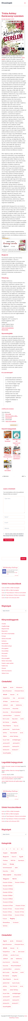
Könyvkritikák (5, 651)
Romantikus (6, 922)
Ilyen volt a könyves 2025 (12, 597)
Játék (16, 867)
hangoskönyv (6, 698)
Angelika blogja (5, 626)
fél (17, 694)
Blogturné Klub (5, 628)
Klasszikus (5, 871)
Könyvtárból (17, 875)
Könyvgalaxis (5, 648)
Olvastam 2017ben (19, 911)
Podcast (5, 918)
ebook (5, 694)
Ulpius (5, 736)
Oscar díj (16, 725)
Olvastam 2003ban (7, 882)
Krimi (12, 871)
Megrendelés (5, 329)
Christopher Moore (19, 690)
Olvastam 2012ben (20, 905)
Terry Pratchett (13, 732)
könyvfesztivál (6, 708)
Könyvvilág (8, 414)
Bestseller (14, 853)
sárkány (5, 732)
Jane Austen (21, 698)
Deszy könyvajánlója (11, 421)
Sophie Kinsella (15, 729)
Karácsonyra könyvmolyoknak (8, 456)
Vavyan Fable (6, 739)
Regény (12, 918)
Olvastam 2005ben (8, 885)
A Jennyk (4, 774)
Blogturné (6, 856)
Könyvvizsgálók (6, 658)
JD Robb (5, 701)
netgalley (14, 722)
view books (16, 575)
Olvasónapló (6, 3)
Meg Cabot (15, 718)
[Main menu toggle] (25, 3)
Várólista (5, 926)
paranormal (6, 729)
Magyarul (6, 879)
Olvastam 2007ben (8, 892)
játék (12, 705)
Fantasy (5, 860)
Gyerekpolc (21, 860)
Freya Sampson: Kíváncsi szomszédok (16, 592)
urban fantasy (14, 736)
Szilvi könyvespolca (7, 670)
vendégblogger (16, 740)
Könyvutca (4, 656)
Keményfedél (5, 643)
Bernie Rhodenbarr (7, 690)
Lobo (8, 570)
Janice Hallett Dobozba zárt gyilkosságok (12, 781)
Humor (5, 864)
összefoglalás (7, 753)
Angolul (5, 853)
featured (12, 694)
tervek (21, 732)
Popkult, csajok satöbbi (7, 663)
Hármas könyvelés (6, 638)
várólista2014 (6, 746)
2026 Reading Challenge (10, 567)
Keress (23, 558)
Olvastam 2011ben (8, 905)
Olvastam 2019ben (19, 915)
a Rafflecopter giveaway (8, 408)
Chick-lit (14, 856)
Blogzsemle (4, 631)
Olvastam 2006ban (8, 889)
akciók (11, 687)
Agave (5, 687)
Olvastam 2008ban (8, 895)
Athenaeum (19, 687)
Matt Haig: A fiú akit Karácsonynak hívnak (16, 442)
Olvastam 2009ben (8, 899)
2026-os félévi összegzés (12, 587)
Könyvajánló (7, 875)
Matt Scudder (6, 718)
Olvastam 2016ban (7, 911)
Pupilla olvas (5, 665)
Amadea (4, 623)
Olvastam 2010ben (8, 902)
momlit (22, 718)
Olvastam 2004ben (20, 882)
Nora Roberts (7, 725)
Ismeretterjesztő (7, 867)
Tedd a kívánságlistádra (8, 328)
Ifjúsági (12, 864)
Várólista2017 (15, 749)
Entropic (4, 636)
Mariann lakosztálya (7, 660)
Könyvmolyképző (16, 712)
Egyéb (21, 856)
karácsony (19, 705)
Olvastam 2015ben (19, 908)
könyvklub (15, 708)
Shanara (4, 668)
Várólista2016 (6, 749)
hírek (14, 698)
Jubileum (5, 705)
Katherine (4, 641)
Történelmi (16, 922)
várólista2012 (16, 743)
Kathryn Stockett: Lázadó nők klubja (11, 766)
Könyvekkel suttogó (7, 646)
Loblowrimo (17, 715)
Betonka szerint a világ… (11, 416)
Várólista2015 (15, 746)
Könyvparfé (4, 653)
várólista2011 (6, 743)
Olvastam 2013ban (7, 908)
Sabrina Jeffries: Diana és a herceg (10, 770)
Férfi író (13, 860)
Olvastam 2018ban (7, 915)
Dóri (3, 590)
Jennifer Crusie (14, 701)
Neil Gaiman (6, 722)
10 (21, 849)
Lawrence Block (7, 715)
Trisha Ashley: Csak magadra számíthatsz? (16, 456)
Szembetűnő (8, 417)
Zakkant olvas (5, 673)
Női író (14, 879)
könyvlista (5, 712)
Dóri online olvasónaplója (8, 633)
